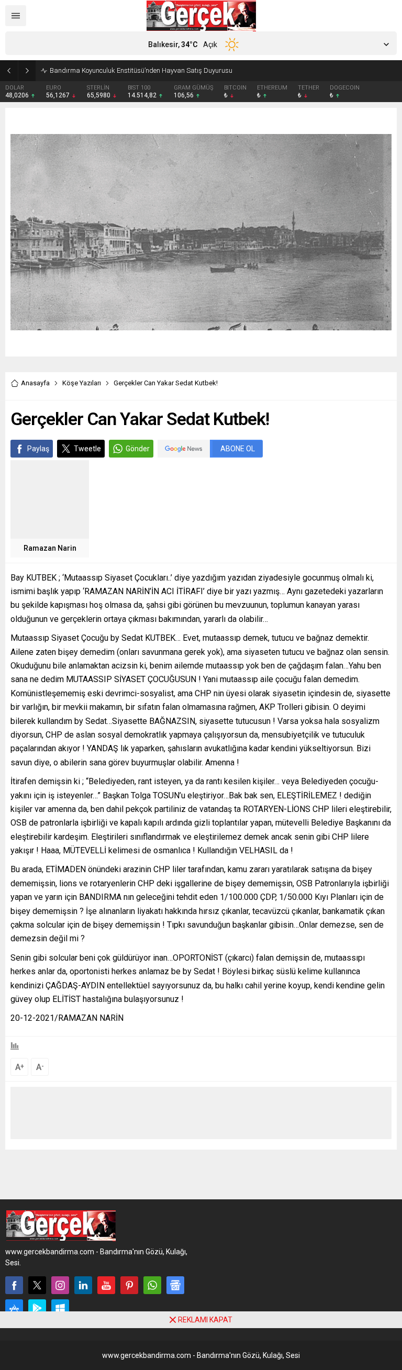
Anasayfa (35, 383)
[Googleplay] (37, 1308)
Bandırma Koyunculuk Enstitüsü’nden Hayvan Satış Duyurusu (141, 70)
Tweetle (87, 448)
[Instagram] (60, 1285)
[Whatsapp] (152, 1285)
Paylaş (38, 448)
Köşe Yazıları (81, 383)
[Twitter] (37, 1285)
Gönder (138, 448)
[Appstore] (14, 1308)
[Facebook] (14, 1285)
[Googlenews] (175, 1285)
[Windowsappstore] (60, 1308)
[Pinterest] (129, 1285)
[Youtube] (106, 1285)
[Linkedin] (83, 1285)
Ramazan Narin (50, 548)
